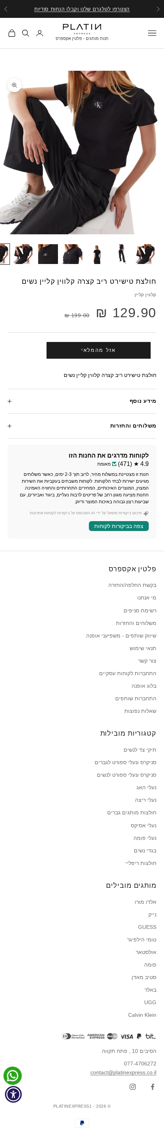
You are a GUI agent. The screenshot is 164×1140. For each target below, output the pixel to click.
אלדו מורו (145, 902)
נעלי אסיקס (143, 825)
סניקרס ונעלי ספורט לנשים (126, 775)
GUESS (147, 927)
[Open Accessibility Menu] (13, 1094)
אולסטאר (146, 952)
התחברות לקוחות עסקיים (127, 673)
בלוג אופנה (144, 686)
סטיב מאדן (144, 977)
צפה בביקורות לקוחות (118, 526)
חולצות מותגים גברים (131, 812)
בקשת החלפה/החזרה (132, 585)
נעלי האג (146, 787)
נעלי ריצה (145, 800)
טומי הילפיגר (141, 939)
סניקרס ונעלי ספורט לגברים (125, 762)
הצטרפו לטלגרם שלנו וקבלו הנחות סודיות (82, 9)
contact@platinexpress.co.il (123, 1072)
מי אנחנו (146, 598)
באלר (150, 990)
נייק (152, 914)
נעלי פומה (144, 838)
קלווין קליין (145, 294)
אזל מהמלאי (98, 350)
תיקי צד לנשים (140, 750)
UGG (150, 1002)
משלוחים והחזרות (136, 623)
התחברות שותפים (135, 698)
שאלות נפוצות (140, 711)
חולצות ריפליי (140, 863)
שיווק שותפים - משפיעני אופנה (121, 636)
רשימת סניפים (140, 610)
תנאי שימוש (143, 648)
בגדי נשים (145, 850)
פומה (150, 965)
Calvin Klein (142, 1015)
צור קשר (147, 661)
